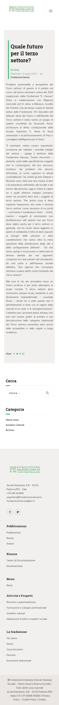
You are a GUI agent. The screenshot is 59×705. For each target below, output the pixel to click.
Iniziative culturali (16, 613)
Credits (42, 699)
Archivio (15, 70)
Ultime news (12, 419)
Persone (11, 655)
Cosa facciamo (15, 649)
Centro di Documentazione (21, 560)
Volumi (10, 543)
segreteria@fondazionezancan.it (24, 497)
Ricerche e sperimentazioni (21, 602)
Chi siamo (12, 638)
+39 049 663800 (15, 493)
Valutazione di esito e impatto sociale (27, 618)
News (10, 585)
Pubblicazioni (14, 532)
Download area (15, 566)
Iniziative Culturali (15, 425)
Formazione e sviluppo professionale (27, 607)
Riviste (10, 538)
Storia (10, 643)
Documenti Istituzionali (19, 660)
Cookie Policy (29, 699)
